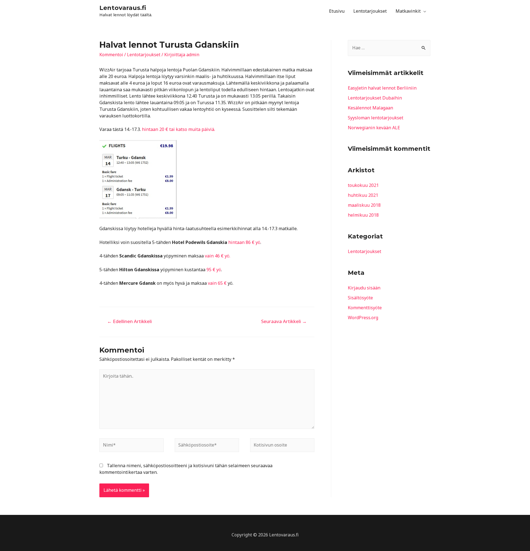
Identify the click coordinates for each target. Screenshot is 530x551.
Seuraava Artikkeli (284, 321)
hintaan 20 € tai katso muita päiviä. (178, 129)
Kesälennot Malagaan (370, 108)
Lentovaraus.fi (122, 8)
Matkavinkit (408, 11)
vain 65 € (217, 283)
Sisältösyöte (360, 298)
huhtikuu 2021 (363, 195)
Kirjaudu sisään (364, 288)
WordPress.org (363, 318)
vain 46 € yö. (217, 256)
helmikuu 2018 (363, 215)
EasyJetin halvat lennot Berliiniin (382, 88)
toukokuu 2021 (363, 185)
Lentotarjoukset (370, 11)
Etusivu (336, 11)
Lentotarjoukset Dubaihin (375, 98)
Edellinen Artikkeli (129, 321)
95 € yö (213, 270)
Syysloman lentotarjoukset (375, 118)
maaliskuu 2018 (364, 205)
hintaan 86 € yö (244, 242)
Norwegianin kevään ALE (374, 128)
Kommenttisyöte (365, 308)
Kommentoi (111, 55)
